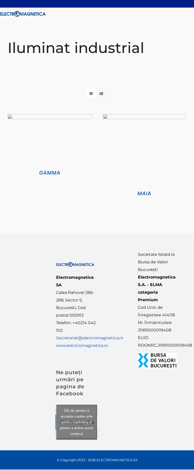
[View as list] (101, 94)
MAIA (144, 193)
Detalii (49, 142)
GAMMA (49, 173)
